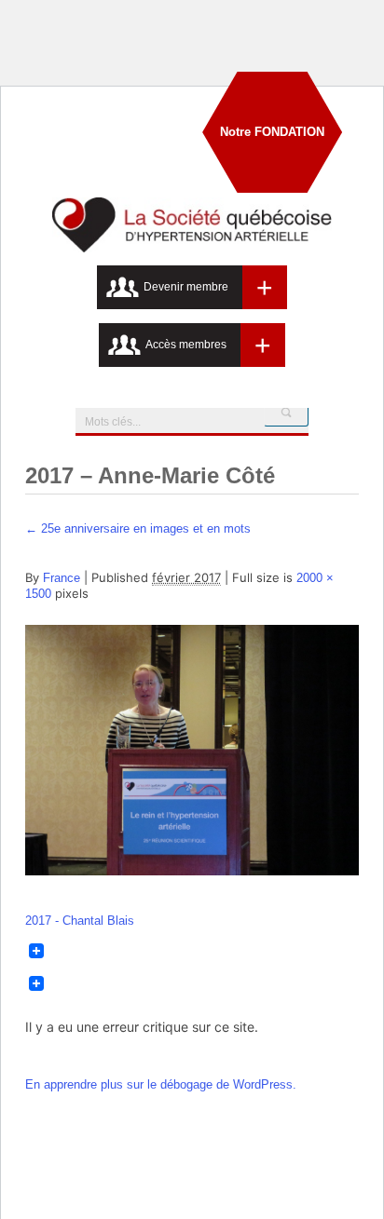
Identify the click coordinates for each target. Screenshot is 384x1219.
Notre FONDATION (272, 132)
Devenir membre (186, 286)
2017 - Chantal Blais (79, 921)
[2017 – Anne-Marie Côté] (192, 871)
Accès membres (185, 344)
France (61, 578)
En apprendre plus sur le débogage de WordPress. (160, 1084)
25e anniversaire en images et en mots (138, 528)
